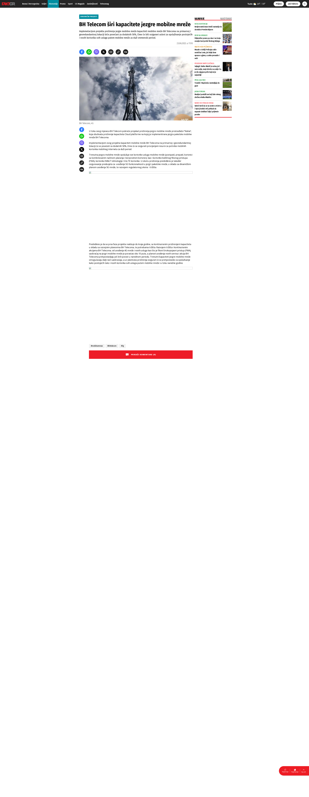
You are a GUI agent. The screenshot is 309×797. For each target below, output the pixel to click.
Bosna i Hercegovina (30, 4)
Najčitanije (294, 772)
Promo (63, 4)
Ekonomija (53, 4)
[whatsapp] (89, 52)
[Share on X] (103, 51)
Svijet (44, 4)
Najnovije (285, 772)
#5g (122, 346)
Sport (70, 4)
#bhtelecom (111, 346)
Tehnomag (104, 4)
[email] (111, 52)
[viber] (96, 52)
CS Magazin (79, 4)
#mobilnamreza (97, 346)
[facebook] (81, 51)
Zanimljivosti (92, 4)
